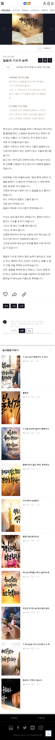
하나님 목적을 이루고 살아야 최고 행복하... (36, 572)
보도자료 (16, 10)
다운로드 (46, 48)
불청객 (25, 392)
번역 (6, 306)
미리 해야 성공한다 (31, 500)
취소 (29, 330)
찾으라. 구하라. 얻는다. (33, 680)
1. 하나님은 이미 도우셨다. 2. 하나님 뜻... (36, 644)
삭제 (21, 306)
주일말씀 (24, 10)
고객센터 (13, 718)
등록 (22, 330)
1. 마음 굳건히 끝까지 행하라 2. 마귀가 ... (36, 428)
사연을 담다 (34, 10)
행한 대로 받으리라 (31, 536)
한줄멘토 (44, 10)
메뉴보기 (2, 3)
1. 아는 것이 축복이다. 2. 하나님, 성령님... (35, 357)
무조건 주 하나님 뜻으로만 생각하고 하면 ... (36, 608)
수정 (14, 306)
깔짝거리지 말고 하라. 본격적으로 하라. (36, 464)
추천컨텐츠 (6, 10)
